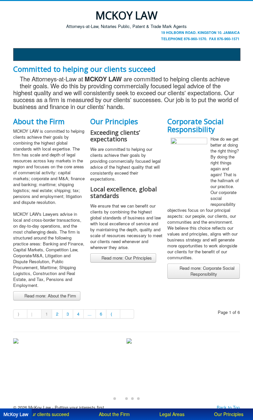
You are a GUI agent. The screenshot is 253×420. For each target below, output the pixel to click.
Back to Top (228, 407)
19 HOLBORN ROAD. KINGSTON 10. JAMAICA (200, 32)
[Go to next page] (113, 314)
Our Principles (114, 121)
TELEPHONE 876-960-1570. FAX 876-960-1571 (200, 38)
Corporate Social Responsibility (195, 125)
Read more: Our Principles (126, 258)
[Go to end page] (127, 314)
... (90, 314)
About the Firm (39, 121)
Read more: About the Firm (49, 296)
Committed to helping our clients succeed (84, 69)
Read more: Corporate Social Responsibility (206, 271)
